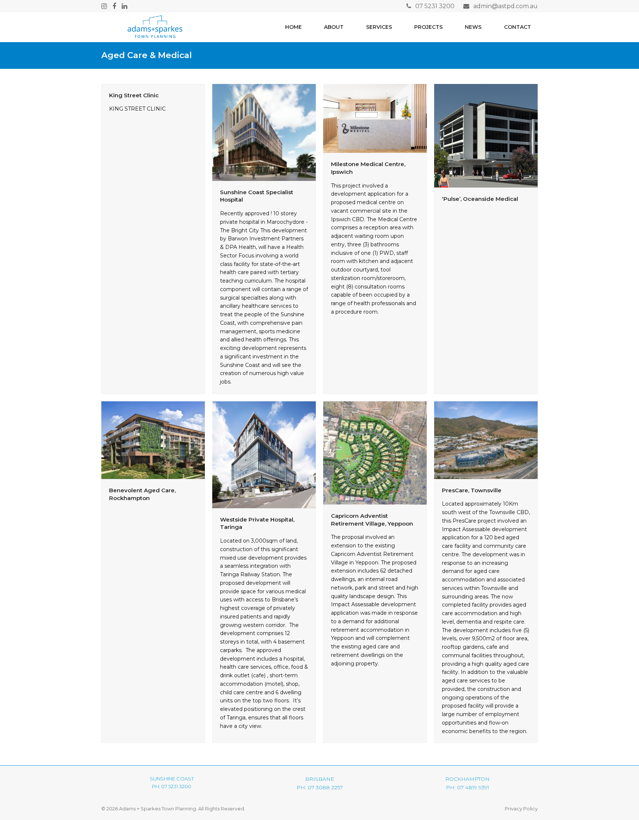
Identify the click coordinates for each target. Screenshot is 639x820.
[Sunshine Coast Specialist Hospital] (264, 131)
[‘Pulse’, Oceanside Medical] (486, 135)
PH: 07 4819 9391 (467, 787)
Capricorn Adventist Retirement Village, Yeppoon (372, 519)
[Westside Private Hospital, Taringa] (264, 454)
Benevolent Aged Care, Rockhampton (142, 494)
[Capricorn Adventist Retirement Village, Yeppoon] (375, 452)
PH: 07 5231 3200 (171, 786)
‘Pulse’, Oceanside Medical (480, 198)
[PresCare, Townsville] (486, 439)
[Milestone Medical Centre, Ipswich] (375, 118)
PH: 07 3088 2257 (320, 787)
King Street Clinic (134, 95)
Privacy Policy (521, 808)
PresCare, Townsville (471, 490)
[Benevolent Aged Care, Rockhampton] (153, 439)
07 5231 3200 (434, 6)
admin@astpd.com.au (505, 6)
